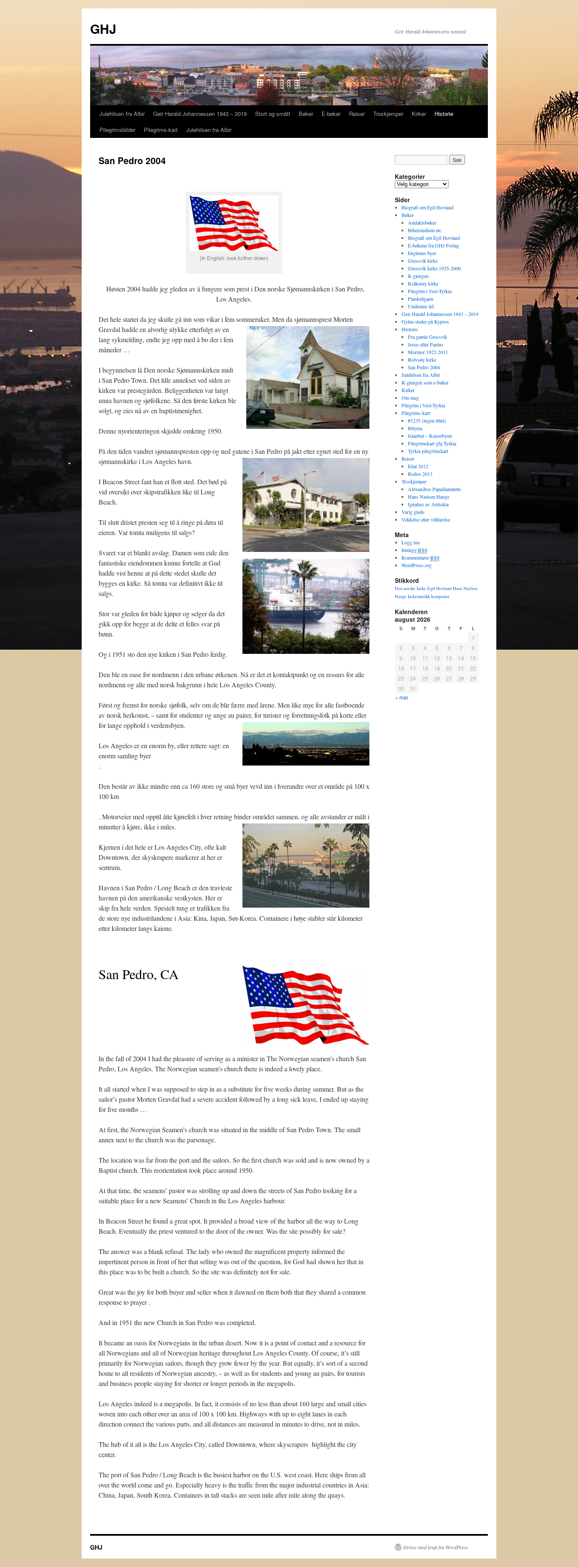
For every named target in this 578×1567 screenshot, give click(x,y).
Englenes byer (422, 253)
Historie (444, 114)
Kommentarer (421, 557)
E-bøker (331, 114)
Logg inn (411, 542)
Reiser (357, 114)
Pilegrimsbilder (117, 130)
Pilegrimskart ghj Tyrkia (432, 443)
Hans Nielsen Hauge (428, 496)
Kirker (419, 114)
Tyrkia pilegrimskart (428, 450)
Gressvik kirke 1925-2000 (434, 268)
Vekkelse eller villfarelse (426, 519)
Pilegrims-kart (161, 130)
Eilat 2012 (418, 466)
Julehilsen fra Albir (122, 114)
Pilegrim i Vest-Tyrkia (429, 291)
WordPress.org (417, 565)
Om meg (410, 397)
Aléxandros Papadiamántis (434, 489)
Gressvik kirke (423, 260)
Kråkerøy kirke (423, 283)
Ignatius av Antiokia (428, 504)
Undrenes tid (421, 306)
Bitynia (415, 428)
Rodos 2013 (420, 473)
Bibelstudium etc (424, 230)
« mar (401, 697)
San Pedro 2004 (424, 367)
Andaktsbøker (422, 222)
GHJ (103, 28)
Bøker (306, 114)
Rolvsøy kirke (422, 359)
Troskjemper (388, 114)
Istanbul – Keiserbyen (430, 435)
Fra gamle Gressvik (427, 336)
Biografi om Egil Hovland (428, 207)
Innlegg (414, 549)
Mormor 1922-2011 (428, 352)
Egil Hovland (439, 588)
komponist (440, 596)
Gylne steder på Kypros (425, 321)
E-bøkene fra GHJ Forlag (433, 245)
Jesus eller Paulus (425, 344)
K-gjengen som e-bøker (425, 382)
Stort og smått (272, 114)
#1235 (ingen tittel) (427, 420)
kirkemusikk (419, 596)
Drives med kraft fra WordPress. (436, 1547)
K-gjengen (418, 275)
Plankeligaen (420, 298)
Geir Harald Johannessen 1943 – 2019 (200, 114)
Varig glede (413, 511)
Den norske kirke (410, 588)
